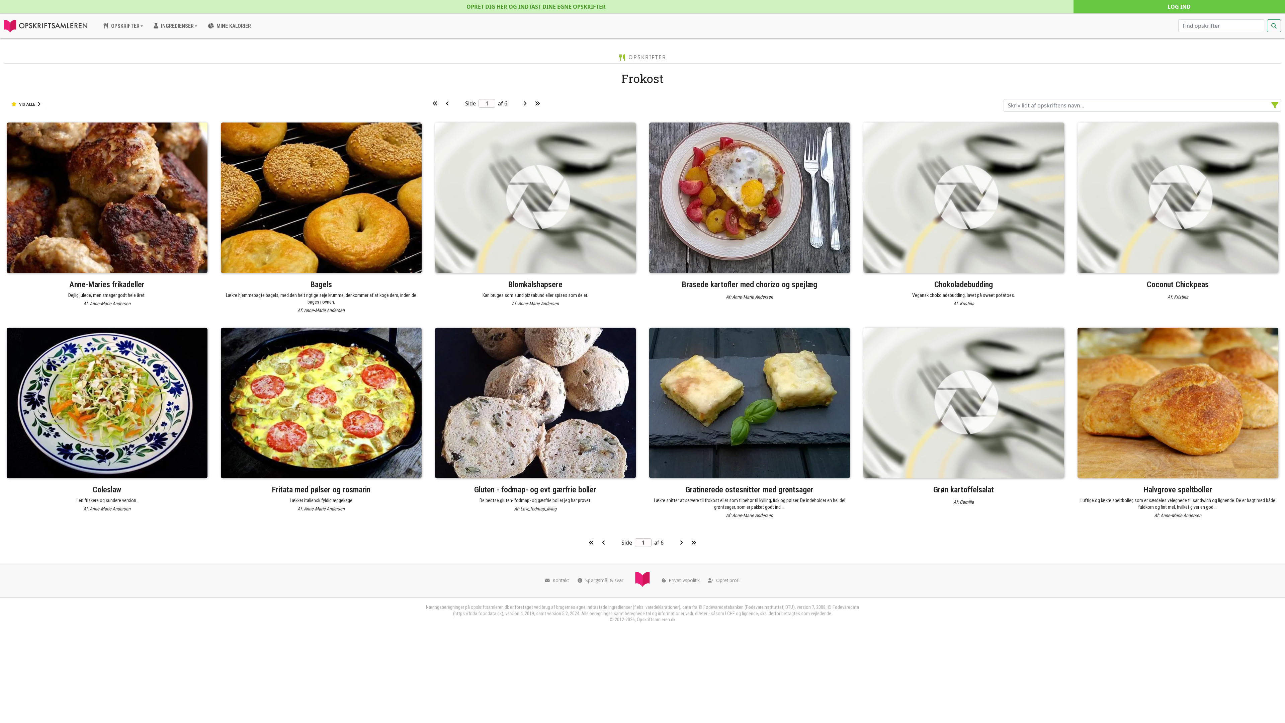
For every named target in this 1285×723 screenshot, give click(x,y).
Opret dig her (536, 6)
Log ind (1179, 6)
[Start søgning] (1274, 25)
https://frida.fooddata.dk (478, 614)
